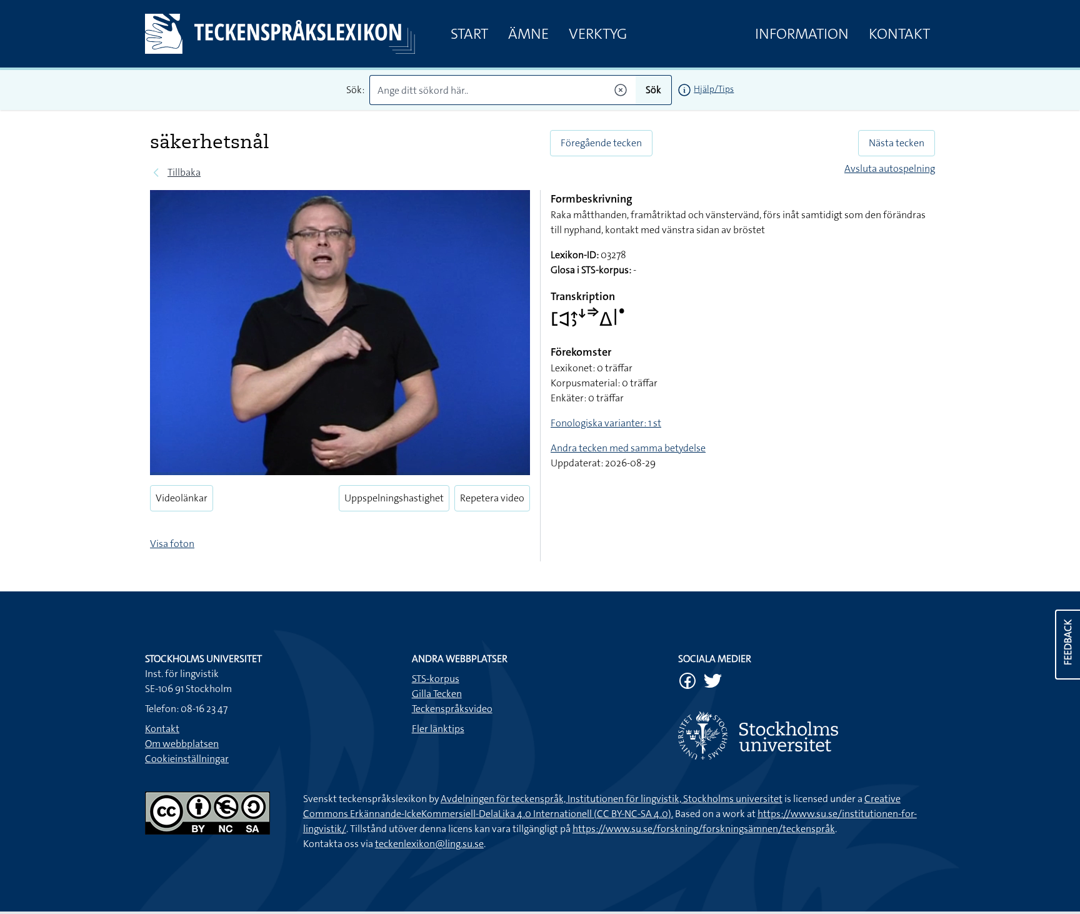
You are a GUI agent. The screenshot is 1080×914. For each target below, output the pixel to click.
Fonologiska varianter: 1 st (606, 422)
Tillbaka (184, 172)
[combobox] (502, 90)
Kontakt (899, 34)
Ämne (528, 34)
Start (469, 34)
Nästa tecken (896, 142)
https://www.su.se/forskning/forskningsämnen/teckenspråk (703, 828)
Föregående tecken (601, 142)
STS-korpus (435, 678)
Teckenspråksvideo (452, 708)
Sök (653, 89)
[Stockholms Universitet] (806, 735)
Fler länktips (438, 728)
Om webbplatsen (182, 743)
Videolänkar (182, 498)
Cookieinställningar (187, 758)
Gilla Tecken (437, 693)
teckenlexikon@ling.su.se (429, 843)
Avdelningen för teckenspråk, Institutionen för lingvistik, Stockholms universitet (611, 798)
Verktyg (598, 34)
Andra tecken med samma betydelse (628, 447)
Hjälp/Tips (714, 88)
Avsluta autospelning (889, 168)
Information (802, 34)
